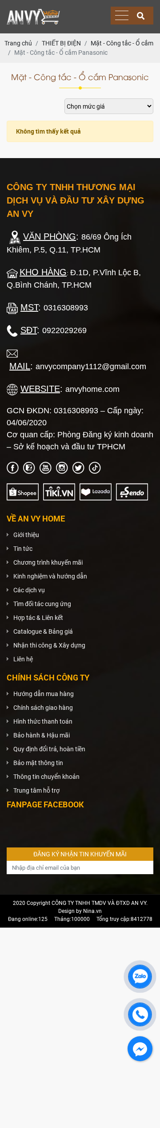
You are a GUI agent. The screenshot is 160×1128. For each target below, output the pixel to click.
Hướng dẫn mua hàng (43, 693)
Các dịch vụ (29, 590)
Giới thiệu (26, 534)
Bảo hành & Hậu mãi (41, 735)
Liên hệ (23, 659)
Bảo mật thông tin (38, 762)
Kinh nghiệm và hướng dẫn (50, 576)
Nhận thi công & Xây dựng (49, 645)
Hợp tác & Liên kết (38, 617)
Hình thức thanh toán (42, 721)
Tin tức (22, 548)
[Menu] (121, 16)
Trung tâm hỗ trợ (36, 790)
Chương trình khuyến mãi (48, 562)
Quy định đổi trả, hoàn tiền (49, 749)
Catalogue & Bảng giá (43, 631)
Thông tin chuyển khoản (46, 776)
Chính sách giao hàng (43, 707)
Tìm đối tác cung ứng (42, 603)
